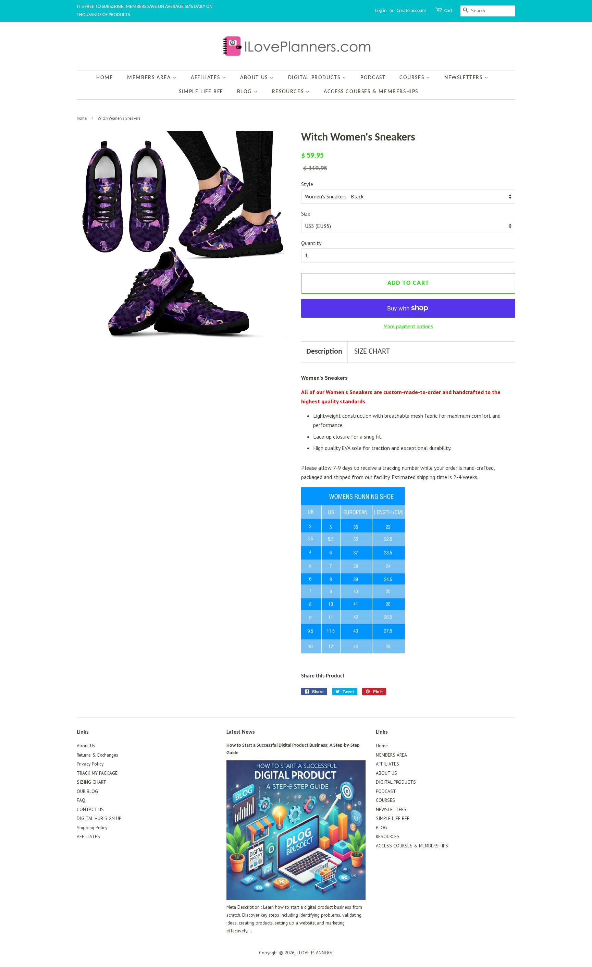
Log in (380, 10)
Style (307, 184)
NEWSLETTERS (464, 78)
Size (305, 213)
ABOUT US (255, 78)
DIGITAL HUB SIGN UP (99, 818)
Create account (411, 10)
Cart (448, 10)
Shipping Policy (92, 827)
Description (324, 352)
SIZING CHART (91, 782)
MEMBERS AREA (150, 78)
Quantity (311, 243)
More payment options (408, 326)
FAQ (81, 800)
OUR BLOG (87, 791)
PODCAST (372, 78)
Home (104, 78)
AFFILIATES (206, 78)
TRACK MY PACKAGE (97, 773)
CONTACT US (90, 809)
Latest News (240, 732)
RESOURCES (289, 92)
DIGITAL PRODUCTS (315, 78)
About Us (86, 746)
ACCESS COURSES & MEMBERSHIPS (371, 92)
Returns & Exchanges (97, 755)
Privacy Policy (90, 764)
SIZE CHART (372, 352)
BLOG (245, 92)
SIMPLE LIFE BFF (201, 92)
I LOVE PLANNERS (314, 953)
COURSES (412, 78)
